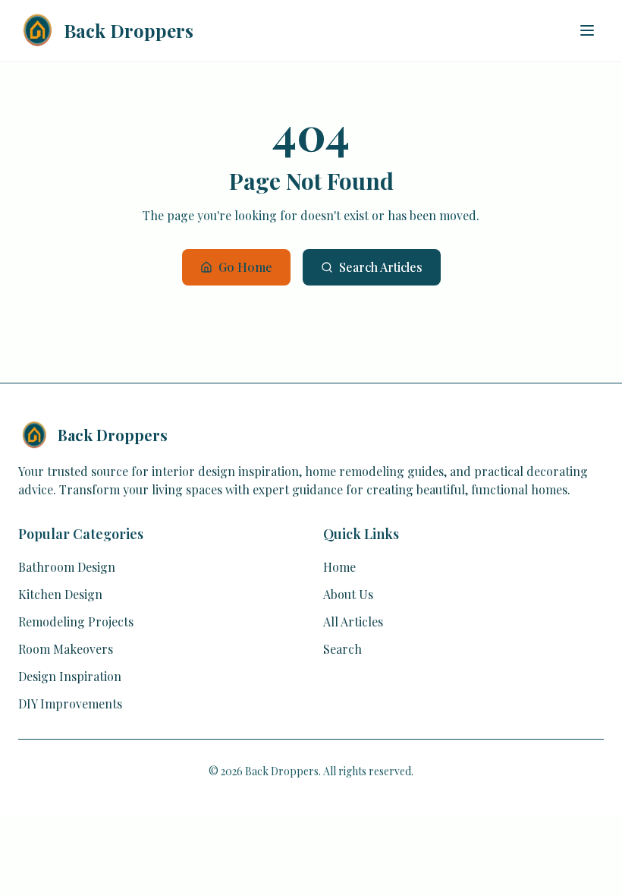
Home (339, 567)
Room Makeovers (65, 649)
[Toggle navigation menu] (587, 30)
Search (342, 649)
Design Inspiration (69, 676)
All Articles (353, 621)
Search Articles (381, 267)
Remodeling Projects (76, 621)
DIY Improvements (70, 703)
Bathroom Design (66, 567)
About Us (348, 594)
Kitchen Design (60, 594)
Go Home (245, 267)
